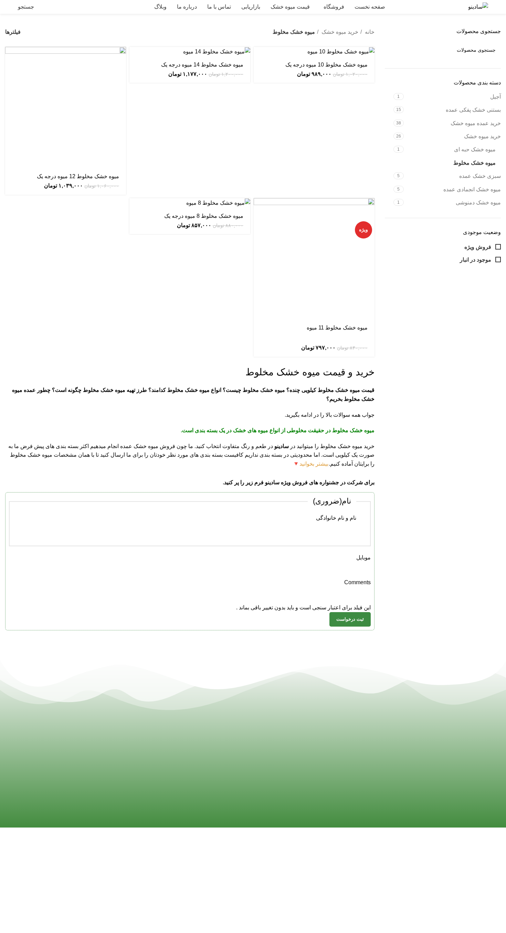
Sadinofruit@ (327, 874)
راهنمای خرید (107, 859)
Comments (357, 582)
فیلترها (13, 32)
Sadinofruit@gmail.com (307, 903)
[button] (10, 58)
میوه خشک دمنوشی (478, 202)
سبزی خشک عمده (480, 176)
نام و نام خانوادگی (336, 518)
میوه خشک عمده (139, 446)
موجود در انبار (476, 260)
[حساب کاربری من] (65, 7)
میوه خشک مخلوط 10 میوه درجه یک (326, 65)
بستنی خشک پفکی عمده (473, 110)
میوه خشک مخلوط (474, 163)
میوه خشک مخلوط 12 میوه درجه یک (78, 176)
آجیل (495, 97)
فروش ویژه (478, 247)
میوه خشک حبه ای (475, 149)
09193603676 (323, 859)
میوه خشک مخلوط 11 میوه (337, 328)
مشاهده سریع (10, 73)
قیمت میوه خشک (228, 898)
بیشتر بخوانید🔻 (310, 464)
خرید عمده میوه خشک (476, 123)
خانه (369, 32)
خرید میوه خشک (482, 136)
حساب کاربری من (101, 872)
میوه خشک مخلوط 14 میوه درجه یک (202, 65)
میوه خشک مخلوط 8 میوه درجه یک (203, 216)
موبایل (363, 557)
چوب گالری (108, 911)
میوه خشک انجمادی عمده (472, 189)
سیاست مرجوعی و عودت (92, 898)
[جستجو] (393, 50)
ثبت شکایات (108, 885)
